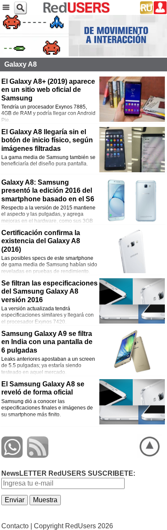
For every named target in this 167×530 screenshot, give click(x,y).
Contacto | (16, 526)
